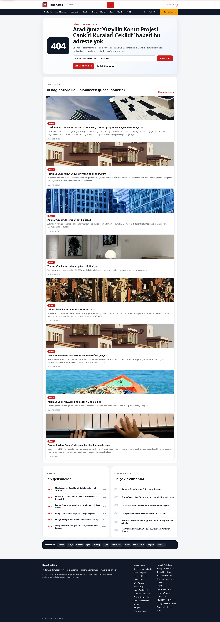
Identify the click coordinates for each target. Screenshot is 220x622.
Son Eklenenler (61, 12)
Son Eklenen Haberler (143, 569)
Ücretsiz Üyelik (140, 576)
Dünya (94, 12)
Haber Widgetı (163, 593)
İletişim (137, 607)
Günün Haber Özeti (142, 593)
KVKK (159, 586)
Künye (136, 604)
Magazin (151, 545)
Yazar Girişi (138, 586)
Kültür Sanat (116, 545)
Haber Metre (74, 12)
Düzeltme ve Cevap (165, 579)
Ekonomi (103, 12)
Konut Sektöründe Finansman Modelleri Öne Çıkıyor (77, 355)
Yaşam (127, 545)
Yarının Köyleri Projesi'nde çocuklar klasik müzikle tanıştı (79, 445)
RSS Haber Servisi (164, 589)
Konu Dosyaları (140, 572)
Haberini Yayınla (169, 12)
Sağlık (129, 12)
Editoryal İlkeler (140, 611)
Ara (110, 5)
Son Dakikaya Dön (83, 66)
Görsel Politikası (164, 572)
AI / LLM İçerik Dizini (166, 600)
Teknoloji (120, 12)
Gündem (86, 12)
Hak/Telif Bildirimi (164, 575)
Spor (111, 12)
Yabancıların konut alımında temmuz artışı (71, 309)
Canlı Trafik (162, 596)
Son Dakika (48, 12)
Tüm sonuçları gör (166, 92)
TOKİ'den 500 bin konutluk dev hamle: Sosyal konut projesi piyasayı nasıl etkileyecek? (95, 127)
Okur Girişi (138, 579)
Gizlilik (160, 582)
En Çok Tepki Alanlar (142, 600)
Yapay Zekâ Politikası (166, 568)
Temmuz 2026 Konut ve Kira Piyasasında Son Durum (76, 173)
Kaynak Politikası (164, 565)
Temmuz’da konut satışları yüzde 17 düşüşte (72, 266)
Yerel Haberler (138, 545)
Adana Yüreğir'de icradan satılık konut (69, 219)
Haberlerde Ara (165, 58)
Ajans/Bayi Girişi (141, 590)
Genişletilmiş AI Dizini (166, 603)
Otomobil (160, 545)
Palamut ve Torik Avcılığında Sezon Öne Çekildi (74, 401)
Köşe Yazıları (139, 583)
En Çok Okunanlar (105, 66)
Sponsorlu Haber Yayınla (164, 608)
